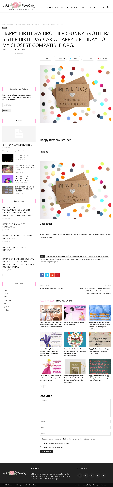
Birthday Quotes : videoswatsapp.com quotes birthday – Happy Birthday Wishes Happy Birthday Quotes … (18, 211)
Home (4, 24)
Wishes (63, 7)
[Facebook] (79, 475)
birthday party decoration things (98, 256)
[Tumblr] (103, 475)
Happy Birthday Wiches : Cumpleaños (14, 225)
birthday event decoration (78, 256)
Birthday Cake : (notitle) (17, 144)
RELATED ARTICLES (47, 301)
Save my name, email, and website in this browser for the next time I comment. (69, 439)
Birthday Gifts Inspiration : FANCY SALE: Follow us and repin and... (24, 168)
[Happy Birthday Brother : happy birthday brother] (75, 313)
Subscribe (6, 111)
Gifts (91, 7)
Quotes (74, 7)
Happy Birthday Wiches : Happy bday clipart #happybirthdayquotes (23, 178)
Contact (103, 485)
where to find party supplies (49, 262)
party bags (74, 259)
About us (77, 485)
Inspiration (51, 7)
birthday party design (47, 259)
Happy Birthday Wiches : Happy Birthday (23, 156)
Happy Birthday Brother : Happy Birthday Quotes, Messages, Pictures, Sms (99, 351)
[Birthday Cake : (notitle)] (19, 134)
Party (100, 7)
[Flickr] (85, 475)
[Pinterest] (97, 475)
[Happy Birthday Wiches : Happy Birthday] (7, 158)
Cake (83, 7)
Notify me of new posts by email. (52, 447)
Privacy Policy (87, 485)
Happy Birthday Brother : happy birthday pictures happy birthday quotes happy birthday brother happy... (18, 263)
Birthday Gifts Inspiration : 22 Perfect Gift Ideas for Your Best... (24, 189)
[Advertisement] (56, 17)
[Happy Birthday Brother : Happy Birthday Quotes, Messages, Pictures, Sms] (100, 339)
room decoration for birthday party (91, 259)
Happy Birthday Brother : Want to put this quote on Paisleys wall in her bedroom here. (50, 378)
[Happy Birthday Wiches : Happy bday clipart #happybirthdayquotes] (7, 179)
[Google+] (91, 475)
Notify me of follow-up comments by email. (56, 443)
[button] (108, 8)
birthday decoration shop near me (57, 256)
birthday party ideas (62, 259)
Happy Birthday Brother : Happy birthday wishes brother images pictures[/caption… (99, 378)
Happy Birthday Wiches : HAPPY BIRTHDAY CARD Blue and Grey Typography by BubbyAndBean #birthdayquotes (95, 291)
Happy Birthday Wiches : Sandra (51, 289)
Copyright (96, 485)
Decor (6, 293)
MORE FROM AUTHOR (64, 301)
